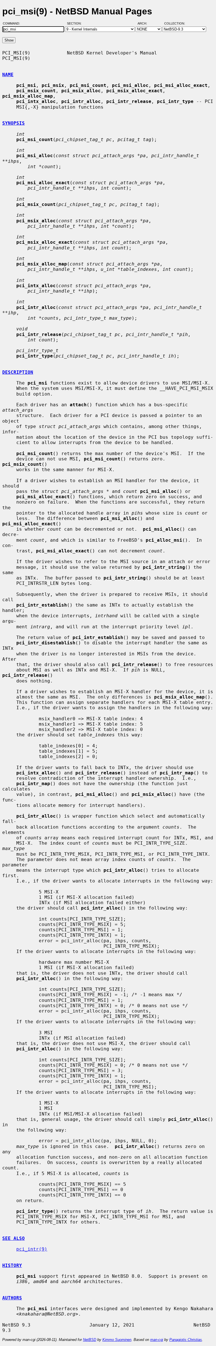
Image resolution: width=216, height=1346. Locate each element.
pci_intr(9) (31, 1249)
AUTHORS (12, 1298)
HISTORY (12, 1265)
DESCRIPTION (17, 372)
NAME (8, 74)
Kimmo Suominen (116, 1340)
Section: (75, 23)
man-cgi (156, 1340)
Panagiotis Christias (185, 1340)
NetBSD (89, 1340)
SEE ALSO (13, 1238)
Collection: (174, 23)
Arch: (145, 23)
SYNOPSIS (13, 123)
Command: (13, 23)
